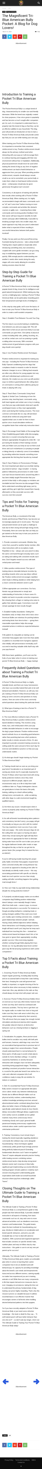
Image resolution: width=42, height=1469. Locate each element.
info (9, 8)
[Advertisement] (21, 66)
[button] (39, 3)
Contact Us (21, 1462)
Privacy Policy (9, 1460)
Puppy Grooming (11, 12)
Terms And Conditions (22, 1460)
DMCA (34, 1460)
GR (10, 1435)
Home (4, 8)
